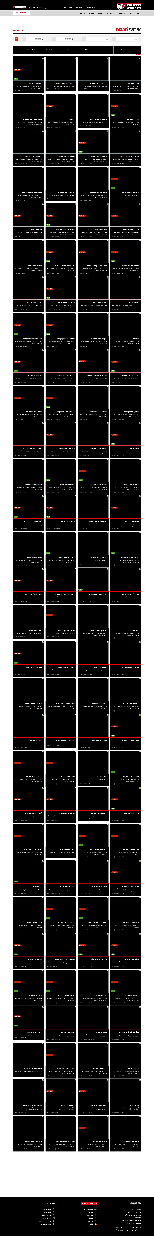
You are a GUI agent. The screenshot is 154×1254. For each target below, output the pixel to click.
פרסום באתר (79, 8)
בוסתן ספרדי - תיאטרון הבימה (97, 922)
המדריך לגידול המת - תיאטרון (130, 594)
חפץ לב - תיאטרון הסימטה (131, 229)
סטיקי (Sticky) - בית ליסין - (130, 849)
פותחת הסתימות (101, 1032)
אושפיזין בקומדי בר (36, 740)
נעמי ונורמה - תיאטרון (35, 959)
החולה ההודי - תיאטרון (132, 959)
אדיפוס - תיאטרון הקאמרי (34, 1032)
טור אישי (91, 13)
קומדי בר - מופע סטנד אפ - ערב (64, 740)
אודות (91, 1212)
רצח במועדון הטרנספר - (67, 1032)
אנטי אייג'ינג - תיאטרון (100, 1141)
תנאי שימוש (46, 1209)
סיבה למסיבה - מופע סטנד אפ (129, 156)
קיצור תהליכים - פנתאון (67, 485)
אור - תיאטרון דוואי (133, 1068)
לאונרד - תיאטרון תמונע (34, 302)
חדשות (139, 13)
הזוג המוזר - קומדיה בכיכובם (33, 229)
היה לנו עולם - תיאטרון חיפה (33, 412)
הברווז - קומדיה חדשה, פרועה (97, 594)
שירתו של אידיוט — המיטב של (32, 1068)
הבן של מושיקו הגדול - (35, 995)
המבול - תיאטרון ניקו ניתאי (66, 631)
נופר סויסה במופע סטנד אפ (130, 667)
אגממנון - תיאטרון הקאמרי (98, 156)
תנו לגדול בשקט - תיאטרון (131, 777)
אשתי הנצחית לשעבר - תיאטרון (97, 375)
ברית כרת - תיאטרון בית (67, 813)
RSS (91, 1224)
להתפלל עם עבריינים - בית (33, 813)
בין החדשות (121, 13)
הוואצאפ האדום (68, 8)
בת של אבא (135, 339)
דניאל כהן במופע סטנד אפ (34, 266)
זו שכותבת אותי (37, 886)
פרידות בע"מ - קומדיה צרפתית (97, 266)
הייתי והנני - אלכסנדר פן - (67, 448)
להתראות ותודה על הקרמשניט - (32, 339)
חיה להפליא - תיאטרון (68, 1105)
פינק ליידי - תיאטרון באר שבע (65, 1141)
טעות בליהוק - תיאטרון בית (130, 886)
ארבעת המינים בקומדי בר (66, 849)
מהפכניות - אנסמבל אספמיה (33, 704)
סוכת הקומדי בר (102, 777)
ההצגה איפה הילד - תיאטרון (98, 1105)
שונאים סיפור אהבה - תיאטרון (97, 229)
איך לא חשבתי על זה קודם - (130, 704)
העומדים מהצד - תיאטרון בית (33, 849)
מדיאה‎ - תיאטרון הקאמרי (131, 813)
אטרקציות (122, 49)
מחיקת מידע (46, 1215)
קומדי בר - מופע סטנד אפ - (98, 558)
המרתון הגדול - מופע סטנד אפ (32, 120)
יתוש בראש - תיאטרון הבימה (98, 849)
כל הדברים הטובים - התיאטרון (65, 229)
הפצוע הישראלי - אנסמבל (131, 485)
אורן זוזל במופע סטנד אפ (99, 339)
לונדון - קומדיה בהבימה (132, 120)
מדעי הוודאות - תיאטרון (99, 302)
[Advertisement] (77, 1190)
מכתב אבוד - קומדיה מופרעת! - (64, 594)
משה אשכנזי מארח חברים (99, 740)
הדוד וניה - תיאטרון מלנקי (99, 704)
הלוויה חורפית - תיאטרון (67, 521)
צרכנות (100, 13)
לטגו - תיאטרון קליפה (35, 631)
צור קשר (90, 1215)
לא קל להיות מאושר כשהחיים (33, 521)
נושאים (90, 1221)
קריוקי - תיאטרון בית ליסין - (33, 777)
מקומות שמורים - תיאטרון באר (32, 1105)
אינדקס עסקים (91, 8)
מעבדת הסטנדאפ (133, 83)
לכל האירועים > (18, 30)
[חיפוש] (14, 7)
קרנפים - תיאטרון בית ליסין (98, 959)
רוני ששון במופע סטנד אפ (99, 631)
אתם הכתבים (46, 1218)
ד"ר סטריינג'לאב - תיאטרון (130, 375)
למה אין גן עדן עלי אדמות (99, 886)
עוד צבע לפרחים (134, 302)
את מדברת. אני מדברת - (67, 886)
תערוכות (67, 49)
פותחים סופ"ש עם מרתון (67, 156)
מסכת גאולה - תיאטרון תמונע (97, 1068)
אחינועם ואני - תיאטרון (132, 521)
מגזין (91, 1218)
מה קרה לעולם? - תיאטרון (66, 922)
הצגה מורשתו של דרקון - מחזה (65, 959)
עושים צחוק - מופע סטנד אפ (98, 83)
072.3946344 (119, 1227)
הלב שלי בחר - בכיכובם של (98, 412)
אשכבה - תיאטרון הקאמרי (66, 995)
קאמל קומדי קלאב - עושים (98, 120)
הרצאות (86, 49)
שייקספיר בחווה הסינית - (99, 995)
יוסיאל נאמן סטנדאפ (100, 667)
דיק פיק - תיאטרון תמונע (131, 412)
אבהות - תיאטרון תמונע (34, 922)
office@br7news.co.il (122, 1230)
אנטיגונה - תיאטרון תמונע (66, 667)
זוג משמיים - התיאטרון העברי (130, 1141)
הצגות (104, 49)
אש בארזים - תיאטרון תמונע (98, 521)
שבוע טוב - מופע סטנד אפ (66, 193)
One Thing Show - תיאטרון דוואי (128, 1032)
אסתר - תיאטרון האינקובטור (66, 1068)
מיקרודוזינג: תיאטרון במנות (66, 375)
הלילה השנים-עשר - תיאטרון (66, 302)
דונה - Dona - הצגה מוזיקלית (33, 83)
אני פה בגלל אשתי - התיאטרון (33, 1141)
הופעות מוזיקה (31, 49)
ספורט (131, 13)
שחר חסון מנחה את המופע (33, 485)
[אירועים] (128, 29)
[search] (16, 39)
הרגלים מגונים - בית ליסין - (66, 777)
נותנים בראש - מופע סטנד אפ (65, 83)
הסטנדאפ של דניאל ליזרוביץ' (130, 558)
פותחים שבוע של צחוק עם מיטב (32, 193)
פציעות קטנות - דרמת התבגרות (64, 704)
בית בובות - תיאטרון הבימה (33, 375)
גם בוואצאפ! (46, 1203)
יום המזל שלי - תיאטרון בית (98, 485)
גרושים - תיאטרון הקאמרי (131, 448)
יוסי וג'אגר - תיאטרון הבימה (130, 995)
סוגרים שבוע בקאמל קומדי (98, 193)
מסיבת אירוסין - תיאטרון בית (66, 412)
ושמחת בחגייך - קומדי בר (99, 813)
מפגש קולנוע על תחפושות (98, 448)
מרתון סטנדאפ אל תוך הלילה (33, 156)
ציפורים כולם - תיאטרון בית (130, 740)
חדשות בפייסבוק (45, 1221)
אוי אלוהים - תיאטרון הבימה (130, 193)
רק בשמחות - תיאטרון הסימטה (65, 266)
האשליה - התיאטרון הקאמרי (66, 339)
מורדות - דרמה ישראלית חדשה (32, 448)
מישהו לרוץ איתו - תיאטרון (66, 558)
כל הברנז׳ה (110, 13)
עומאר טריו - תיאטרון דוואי (131, 922)
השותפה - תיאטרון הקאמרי (130, 266)
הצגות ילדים (49, 49)
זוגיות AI (72, 120)
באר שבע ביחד (45, 1224)
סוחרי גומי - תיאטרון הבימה (33, 667)
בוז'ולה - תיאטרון (134, 1105)
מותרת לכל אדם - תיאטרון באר (32, 558)
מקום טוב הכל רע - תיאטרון (33, 594)
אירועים (82, 13)
